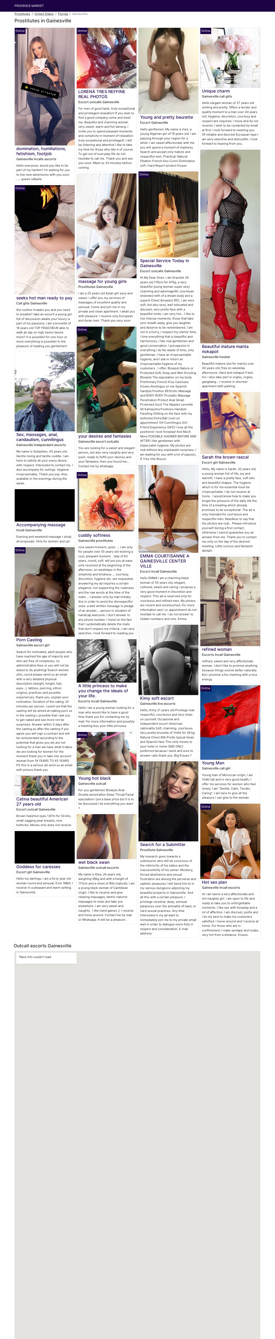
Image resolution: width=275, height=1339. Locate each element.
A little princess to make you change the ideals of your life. (103, 690)
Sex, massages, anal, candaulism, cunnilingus (40, 437)
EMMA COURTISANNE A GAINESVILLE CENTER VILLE (164, 561)
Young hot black (94, 778)
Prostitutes (22, 14)
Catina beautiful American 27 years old (42, 801)
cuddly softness (94, 535)
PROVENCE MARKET (29, 6)
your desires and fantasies (104, 436)
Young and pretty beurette (166, 117)
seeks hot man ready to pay (44, 297)
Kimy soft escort (157, 698)
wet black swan (94, 862)
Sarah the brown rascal (225, 457)
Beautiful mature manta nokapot (225, 349)
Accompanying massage (40, 524)
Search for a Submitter (163, 844)
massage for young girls (102, 281)
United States (44, 14)
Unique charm (216, 90)
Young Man (213, 762)
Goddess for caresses (38, 866)
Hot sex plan (214, 882)
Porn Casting (29, 639)
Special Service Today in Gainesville (164, 263)
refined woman (217, 649)
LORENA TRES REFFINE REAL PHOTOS (101, 94)
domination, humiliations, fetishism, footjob (41, 151)
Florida (63, 14)
